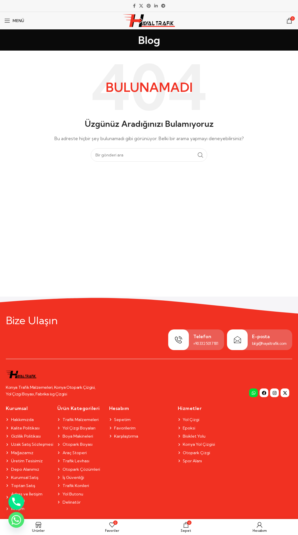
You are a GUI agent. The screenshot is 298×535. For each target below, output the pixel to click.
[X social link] (141, 6)
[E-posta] (237, 339)
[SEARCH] (200, 155)
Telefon (202, 336)
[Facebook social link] (134, 6)
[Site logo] (149, 20)
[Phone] (16, 502)
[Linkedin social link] (155, 6)
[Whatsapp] (253, 392)
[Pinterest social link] (148, 6)
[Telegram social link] (163, 6)
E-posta (261, 336)
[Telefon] (178, 339)
